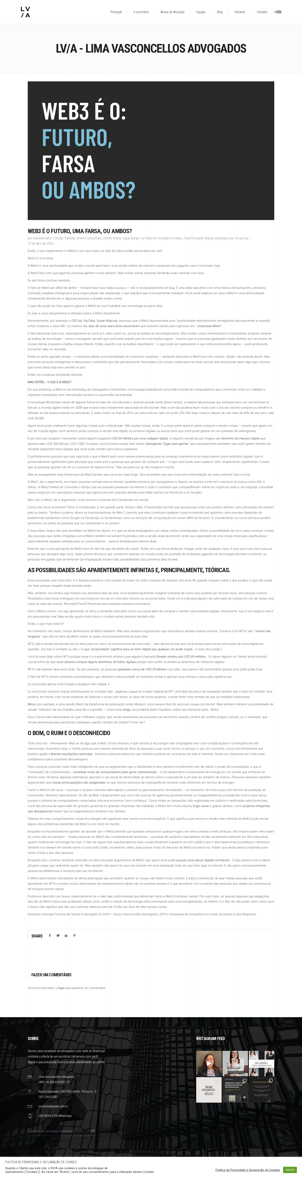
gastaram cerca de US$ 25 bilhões (142, 669)
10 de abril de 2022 (41, 244)
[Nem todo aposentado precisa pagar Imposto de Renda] (235, 1063)
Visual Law (242, 238)
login (61, 988)
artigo (127, 709)
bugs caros (201, 806)
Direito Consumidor (89, 238)
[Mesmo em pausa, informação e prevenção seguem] (261, 1090)
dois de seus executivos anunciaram (114, 326)
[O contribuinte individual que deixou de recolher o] (209, 1063)
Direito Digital (112, 238)
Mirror (32, 704)
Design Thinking (64, 238)
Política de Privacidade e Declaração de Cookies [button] (248, 1170)
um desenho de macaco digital (237, 438)
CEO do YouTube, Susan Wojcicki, (95, 321)
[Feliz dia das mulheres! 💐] (261, 1063)
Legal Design (131, 238)
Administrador (42, 238)
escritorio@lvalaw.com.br (53, 1106)
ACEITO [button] (290, 1169)
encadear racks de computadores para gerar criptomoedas (115, 772)
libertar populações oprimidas (72, 754)
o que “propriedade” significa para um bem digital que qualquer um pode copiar (137, 649)
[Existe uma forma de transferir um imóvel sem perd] (209, 1090)
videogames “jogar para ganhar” (167, 444)
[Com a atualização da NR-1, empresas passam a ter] (235, 1090)
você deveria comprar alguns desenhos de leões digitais (96, 662)
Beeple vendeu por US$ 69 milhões (181, 656)
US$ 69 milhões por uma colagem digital (139, 438)
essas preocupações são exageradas (79, 782)
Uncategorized (223, 238)
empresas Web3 (208, 326)
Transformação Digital (198, 238)
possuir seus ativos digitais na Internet (203, 860)
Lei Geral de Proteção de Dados (161, 238)
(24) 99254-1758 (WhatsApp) (55, 1116)
